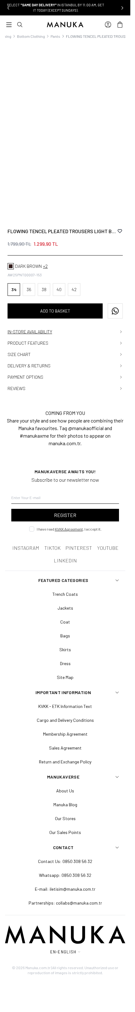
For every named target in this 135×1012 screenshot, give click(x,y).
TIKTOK (52, 548)
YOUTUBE (107, 548)
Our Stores (65, 818)
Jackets (65, 608)
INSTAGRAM (25, 548)
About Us (65, 790)
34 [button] (14, 289)
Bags (65, 635)
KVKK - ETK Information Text (65, 706)
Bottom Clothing (31, 36)
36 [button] (29, 289)
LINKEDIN (65, 560)
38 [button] (44, 289)
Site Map (65, 677)
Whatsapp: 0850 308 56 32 (65, 875)
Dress (65, 663)
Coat (65, 621)
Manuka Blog (65, 804)
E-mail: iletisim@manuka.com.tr (65, 889)
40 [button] (59, 289)
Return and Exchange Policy (65, 761)
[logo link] (65, 24)
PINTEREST (79, 548)
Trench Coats (65, 594)
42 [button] (74, 289)
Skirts (65, 649)
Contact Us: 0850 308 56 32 (65, 861)
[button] (8, 8)
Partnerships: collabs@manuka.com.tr (65, 903)
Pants (55, 36)
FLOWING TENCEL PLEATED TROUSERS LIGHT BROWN (62, 231)
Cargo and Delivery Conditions (65, 720)
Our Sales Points (65, 832)
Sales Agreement (65, 747)
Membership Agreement (65, 734)
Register (65, 515)
